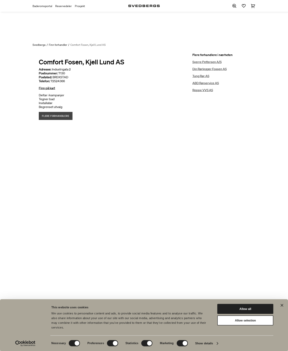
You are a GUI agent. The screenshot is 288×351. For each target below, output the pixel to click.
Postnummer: (48, 73)
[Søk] (234, 6)
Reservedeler (63, 6)
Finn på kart (47, 88)
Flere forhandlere (55, 116)
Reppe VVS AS (202, 90)
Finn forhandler (58, 45)
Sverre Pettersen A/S (207, 62)
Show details (204, 343)
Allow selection (245, 320)
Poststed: (45, 77)
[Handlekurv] (253, 6)
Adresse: (45, 69)
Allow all (245, 308)
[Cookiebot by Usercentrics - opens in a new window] (25, 343)
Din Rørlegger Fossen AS (209, 69)
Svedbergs (39, 45)
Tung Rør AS (200, 76)
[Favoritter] (243, 6)
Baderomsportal (42, 6)
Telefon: (44, 81)
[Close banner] (282, 305)
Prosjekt (80, 6)
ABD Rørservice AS (205, 83)
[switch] (112, 343)
